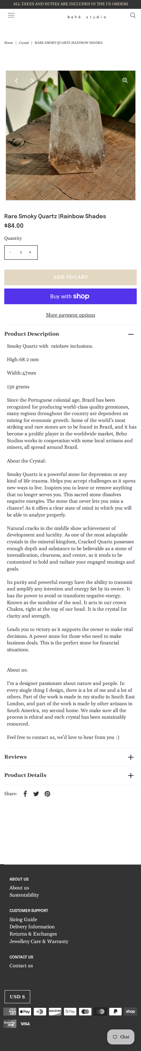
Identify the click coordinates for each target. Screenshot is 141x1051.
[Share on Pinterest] (47, 794)
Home (8, 43)
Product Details (25, 775)
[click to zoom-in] (125, 81)
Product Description (31, 334)
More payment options (70, 315)
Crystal (24, 43)
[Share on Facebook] (25, 794)
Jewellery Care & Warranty (39, 941)
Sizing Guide (23, 920)
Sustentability (24, 895)
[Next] (32, 81)
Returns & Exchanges (33, 934)
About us (19, 888)
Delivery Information (32, 927)
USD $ (17, 997)
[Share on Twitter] (36, 794)
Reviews (15, 757)
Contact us (21, 966)
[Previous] (16, 81)
